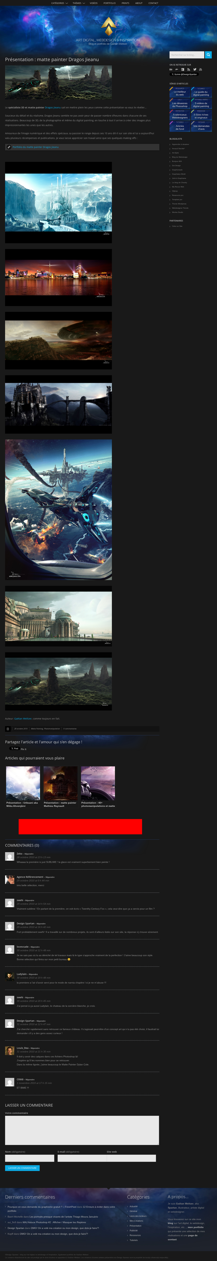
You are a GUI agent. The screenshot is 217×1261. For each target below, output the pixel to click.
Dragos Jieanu (53, 107)
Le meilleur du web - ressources (181, 93)
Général (133, 1211)
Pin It (23, 749)
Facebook (183, 69)
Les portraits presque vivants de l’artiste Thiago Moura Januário (63, 1216)
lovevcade (22, 946)
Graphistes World (178, 174)
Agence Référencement (30, 876)
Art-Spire (175, 153)
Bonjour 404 (177, 161)
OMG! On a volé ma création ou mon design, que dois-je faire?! (65, 1228)
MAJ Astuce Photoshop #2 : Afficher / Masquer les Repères (54, 1222)
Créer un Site (177, 226)
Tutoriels (134, 1240)
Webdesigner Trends (180, 208)
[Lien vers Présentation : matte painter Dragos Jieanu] (8, 729)
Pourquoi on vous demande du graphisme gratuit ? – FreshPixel (42, 1206)
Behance (171, 69)
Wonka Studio (177, 212)
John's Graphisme (179, 178)
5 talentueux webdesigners (181, 116)
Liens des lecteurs (138, 1216)
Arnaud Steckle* (178, 148)
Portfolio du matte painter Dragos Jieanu (36, 147)
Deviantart (177, 69)
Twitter (195, 69)
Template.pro (177, 199)
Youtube (201, 69)
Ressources (135, 1235)
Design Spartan (25, 923)
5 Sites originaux (202, 116)
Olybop (175, 191)
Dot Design (176, 165)
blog (170, 1223)
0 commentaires (70, 728)
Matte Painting (37, 728)
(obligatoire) (15, 1151)
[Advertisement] (80, 826)
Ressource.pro (177, 195)
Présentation (135, 1226)
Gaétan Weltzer (23, 718)
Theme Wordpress (179, 204)
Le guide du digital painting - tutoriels (202, 93)
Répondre (29, 853)
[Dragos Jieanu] (58, 99)
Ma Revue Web (178, 187)
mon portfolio (196, 1227)
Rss (189, 69)
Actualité (134, 1206)
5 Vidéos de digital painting (202, 104)
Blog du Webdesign (180, 157)
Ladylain (22, 974)
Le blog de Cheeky (179, 182)
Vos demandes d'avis (202, 127)
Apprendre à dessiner (180, 144)
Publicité (134, 1230)
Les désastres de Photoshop (181, 104)
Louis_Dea (22, 1048)
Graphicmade (177, 170)
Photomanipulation (52, 728)
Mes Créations (136, 1221)
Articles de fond (181, 127)
